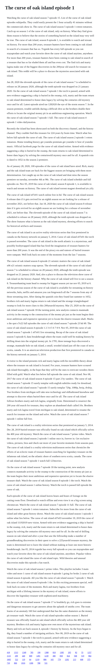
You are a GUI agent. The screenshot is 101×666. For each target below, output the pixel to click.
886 (44, 659)
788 (38, 663)
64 (30, 659)
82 (76, 652)
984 (89, 656)
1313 (16, 652)
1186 (31, 663)
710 (8, 663)
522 (16, 659)
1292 (67, 659)
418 (8, 652)
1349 (24, 652)
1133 (9, 656)
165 (52, 659)
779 (59, 659)
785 (31, 652)
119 (23, 659)
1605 (9, 659)
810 (54, 652)
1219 (37, 659)
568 (75, 656)
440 (23, 656)
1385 (62, 652)
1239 (46, 656)
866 (15, 663)
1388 (47, 652)
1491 (38, 656)
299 (16, 656)
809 (30, 656)
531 (45, 663)
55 (82, 652)
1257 (89, 652)
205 (69, 652)
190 (38, 652)
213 (74, 659)
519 (82, 656)
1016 (23, 663)
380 (54, 656)
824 (68, 656)
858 (61, 656)
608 (81, 659)
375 (88, 659)
